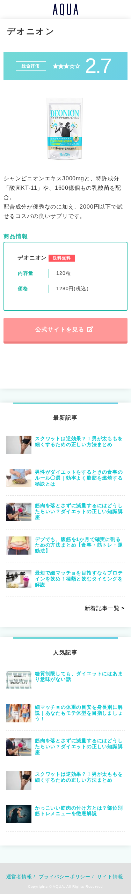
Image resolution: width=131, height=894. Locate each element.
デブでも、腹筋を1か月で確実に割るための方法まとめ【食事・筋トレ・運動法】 (79, 545)
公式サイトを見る (60, 329)
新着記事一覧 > (105, 608)
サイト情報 (110, 876)
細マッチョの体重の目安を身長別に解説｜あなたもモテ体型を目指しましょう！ (79, 713)
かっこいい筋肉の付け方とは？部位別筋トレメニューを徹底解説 (79, 811)
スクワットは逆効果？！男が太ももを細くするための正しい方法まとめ (79, 441)
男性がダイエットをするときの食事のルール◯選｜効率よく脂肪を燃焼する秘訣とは (79, 478)
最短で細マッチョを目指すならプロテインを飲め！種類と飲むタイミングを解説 (79, 578)
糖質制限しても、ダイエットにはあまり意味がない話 (79, 676)
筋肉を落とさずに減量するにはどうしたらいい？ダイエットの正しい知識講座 (79, 511)
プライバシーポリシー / (66, 876)
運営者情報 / (21, 876)
